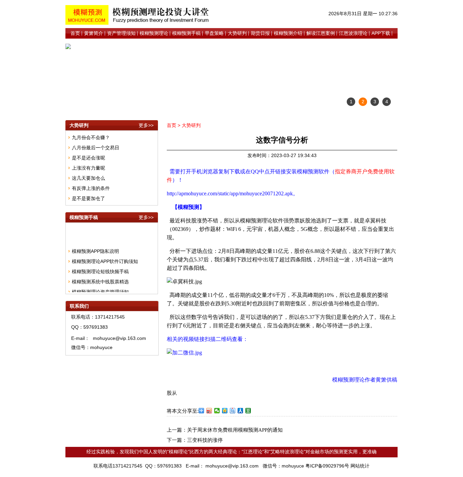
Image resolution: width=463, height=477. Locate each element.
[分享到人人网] (240, 410)
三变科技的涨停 (205, 440)
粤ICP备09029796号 (327, 466)
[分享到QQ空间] (225, 410)
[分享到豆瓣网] (248, 410)
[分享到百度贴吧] (233, 410)
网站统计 (359, 466)
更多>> (146, 125)
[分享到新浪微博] (209, 410)
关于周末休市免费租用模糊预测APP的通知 (235, 430)
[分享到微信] (217, 410)
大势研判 (191, 125)
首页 (171, 125)
